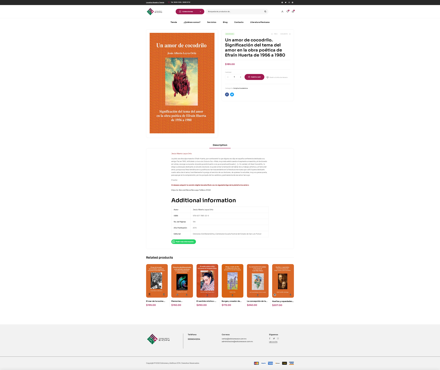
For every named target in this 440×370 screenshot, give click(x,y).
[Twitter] (285, 2)
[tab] (220, 146)
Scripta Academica (240, 88)
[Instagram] (289, 2)
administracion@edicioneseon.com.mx (237, 341)
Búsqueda (265, 11)
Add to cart (256, 77)
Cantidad (228, 72)
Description (220, 145)
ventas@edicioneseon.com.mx (234, 339)
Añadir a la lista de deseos (278, 77)
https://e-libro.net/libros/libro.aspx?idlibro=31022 (191, 190)
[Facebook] (282, 2)
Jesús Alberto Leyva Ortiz (203, 210)
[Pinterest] (292, 2)
